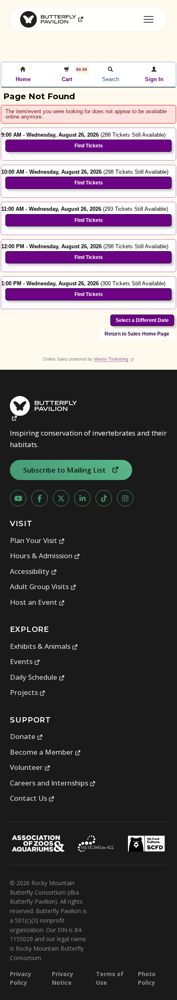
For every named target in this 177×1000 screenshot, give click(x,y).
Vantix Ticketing (114, 359)
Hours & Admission (45, 555)
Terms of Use (109, 978)
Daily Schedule (37, 677)
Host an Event (37, 602)
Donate (26, 736)
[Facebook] (39, 498)
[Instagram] (125, 498)
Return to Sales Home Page (137, 334)
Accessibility (33, 571)
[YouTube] (18, 498)
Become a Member (45, 752)
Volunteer (30, 767)
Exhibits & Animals (44, 646)
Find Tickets (89, 146)
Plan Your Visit (37, 540)
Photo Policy (147, 978)
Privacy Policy (20, 978)
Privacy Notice (62, 978)
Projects (28, 692)
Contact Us (32, 798)
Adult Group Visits (43, 586)
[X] (61, 498)
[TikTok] (103, 498)
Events (25, 661)
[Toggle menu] (148, 19)
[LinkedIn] (82, 498)
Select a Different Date (142, 320)
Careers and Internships (53, 783)
